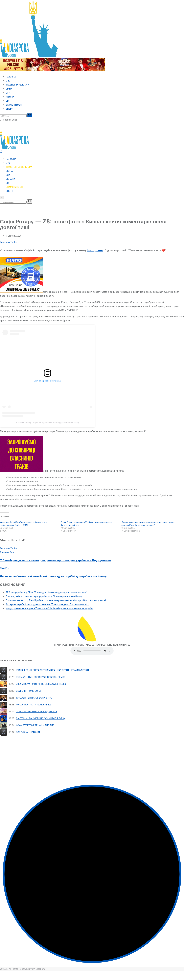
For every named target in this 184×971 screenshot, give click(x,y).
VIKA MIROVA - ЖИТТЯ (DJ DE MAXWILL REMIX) (41, 684)
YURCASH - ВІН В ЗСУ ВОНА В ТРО (34, 697)
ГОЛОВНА (11, 77)
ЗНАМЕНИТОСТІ (14, 105)
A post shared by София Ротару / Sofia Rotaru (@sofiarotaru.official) (47, 422)
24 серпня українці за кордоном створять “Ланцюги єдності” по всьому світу (47, 604)
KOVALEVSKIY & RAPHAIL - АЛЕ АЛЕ (35, 725)
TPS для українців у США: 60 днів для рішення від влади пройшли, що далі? (47, 592)
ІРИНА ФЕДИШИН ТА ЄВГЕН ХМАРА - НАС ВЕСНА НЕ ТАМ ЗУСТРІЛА (52, 670)
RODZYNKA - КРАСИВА (28, 732)
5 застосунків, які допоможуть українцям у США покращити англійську (44, 596)
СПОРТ (9, 109)
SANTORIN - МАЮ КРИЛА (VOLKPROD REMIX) (40, 718)
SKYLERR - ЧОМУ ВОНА (28, 691)
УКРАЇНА (10, 97)
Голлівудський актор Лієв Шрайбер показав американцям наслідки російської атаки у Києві (56, 600)
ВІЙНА (9, 89)
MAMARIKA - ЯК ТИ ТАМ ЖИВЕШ (33, 704)
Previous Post (7, 552)
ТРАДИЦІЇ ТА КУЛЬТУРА (17, 85)
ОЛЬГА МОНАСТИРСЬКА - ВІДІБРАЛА (36, 711)
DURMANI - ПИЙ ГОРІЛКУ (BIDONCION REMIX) (40, 677)
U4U (8, 81)
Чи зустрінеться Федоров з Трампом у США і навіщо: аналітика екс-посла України (49, 608)
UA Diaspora (38, 969)
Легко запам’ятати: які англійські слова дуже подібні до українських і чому (53, 576)
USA (8, 93)
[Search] (1, 152)
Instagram (95, 250)
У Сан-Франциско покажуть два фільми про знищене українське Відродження (55, 560)
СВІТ (8, 101)
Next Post (5, 568)
